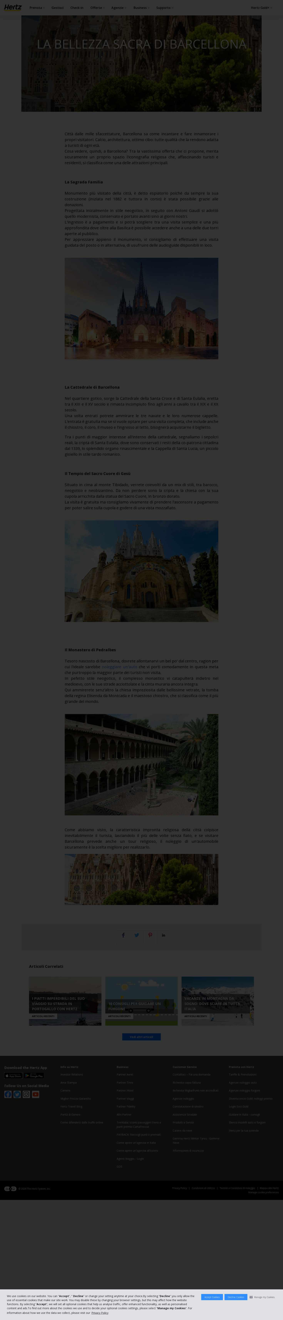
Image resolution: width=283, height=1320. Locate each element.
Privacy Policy (99, 1313)
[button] (262, 1297)
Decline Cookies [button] (236, 1297)
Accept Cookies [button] (212, 1297)
